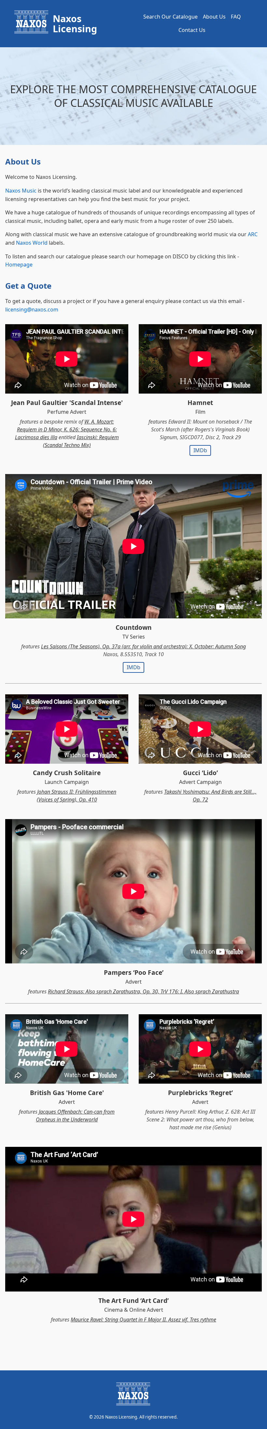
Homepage (19, 264)
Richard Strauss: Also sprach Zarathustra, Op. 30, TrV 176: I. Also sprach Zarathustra (143, 991)
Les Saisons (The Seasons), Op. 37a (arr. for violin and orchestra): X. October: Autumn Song (143, 646)
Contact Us (191, 30)
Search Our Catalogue (170, 16)
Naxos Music (20, 190)
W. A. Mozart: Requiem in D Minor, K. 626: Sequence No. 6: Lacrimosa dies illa (66, 429)
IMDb (200, 450)
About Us (214, 16)
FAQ (236, 16)
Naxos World (32, 242)
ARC (253, 234)
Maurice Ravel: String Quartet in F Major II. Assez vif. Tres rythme (143, 1319)
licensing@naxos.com (31, 309)
